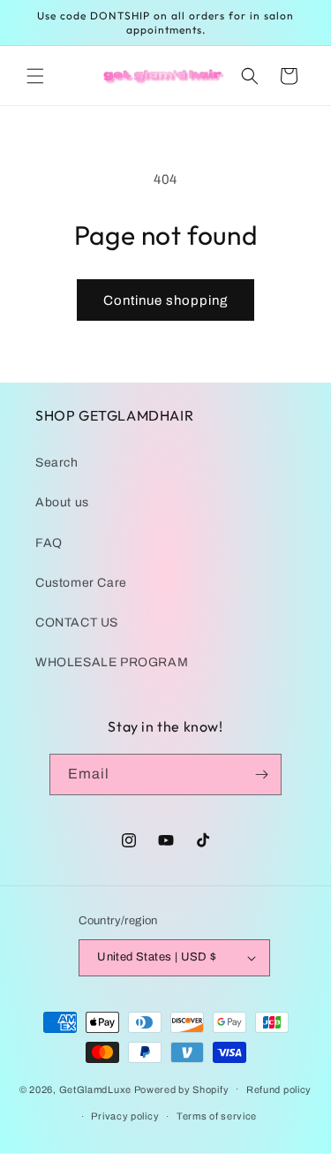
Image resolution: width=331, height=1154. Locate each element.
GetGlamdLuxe (95, 1088)
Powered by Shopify (181, 1088)
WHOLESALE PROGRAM (111, 662)
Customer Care (81, 582)
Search (57, 462)
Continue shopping (165, 300)
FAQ (49, 543)
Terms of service (217, 1116)
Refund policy (279, 1089)
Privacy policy (125, 1116)
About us (62, 502)
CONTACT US (76, 622)
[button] (35, 76)
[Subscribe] (261, 774)
